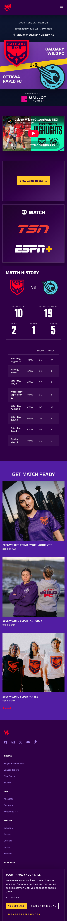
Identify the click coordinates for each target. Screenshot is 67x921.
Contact (8, 840)
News (7, 847)
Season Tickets (11, 770)
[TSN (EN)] (33, 229)
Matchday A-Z (11, 811)
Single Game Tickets (14, 763)
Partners (8, 805)
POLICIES (12, 897)
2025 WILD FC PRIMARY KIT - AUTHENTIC (27, 545)
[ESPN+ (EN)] (33, 248)
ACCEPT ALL (16, 906)
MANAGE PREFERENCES (24, 914)
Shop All (6, 708)
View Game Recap (31, 180)
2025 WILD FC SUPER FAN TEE (20, 696)
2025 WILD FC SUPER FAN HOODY (22, 620)
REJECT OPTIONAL (43, 906)
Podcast (8, 853)
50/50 (7, 782)
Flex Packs (9, 776)
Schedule (8, 828)
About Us (8, 799)
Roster (7, 834)
